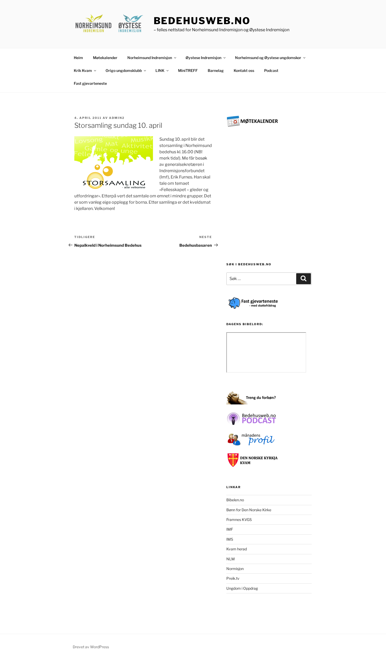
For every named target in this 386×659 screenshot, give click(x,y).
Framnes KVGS (239, 519)
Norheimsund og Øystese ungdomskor (268, 57)
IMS (229, 539)
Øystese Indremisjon (203, 57)
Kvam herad (236, 549)
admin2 (116, 118)
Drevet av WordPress (91, 647)
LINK (159, 70)
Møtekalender (105, 57)
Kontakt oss (244, 70)
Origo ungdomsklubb (124, 70)
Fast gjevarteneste (90, 83)
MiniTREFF (188, 70)
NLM (230, 559)
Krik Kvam (83, 70)
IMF (229, 529)
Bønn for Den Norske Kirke (248, 510)
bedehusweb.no (202, 21)
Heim (78, 57)
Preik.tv (232, 578)
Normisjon (235, 568)
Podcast (271, 70)
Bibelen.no (235, 500)
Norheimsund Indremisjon (149, 57)
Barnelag (216, 70)
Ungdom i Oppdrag (242, 588)
